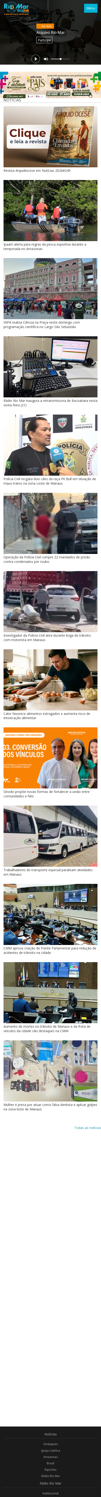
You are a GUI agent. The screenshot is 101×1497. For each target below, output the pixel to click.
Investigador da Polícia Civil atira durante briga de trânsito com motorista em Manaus (47, 637)
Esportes (50, 1470)
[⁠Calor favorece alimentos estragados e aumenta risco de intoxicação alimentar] (50, 679)
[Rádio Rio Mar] (16, 8)
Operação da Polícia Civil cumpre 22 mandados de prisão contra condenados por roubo (47, 559)
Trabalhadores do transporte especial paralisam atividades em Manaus (48, 872)
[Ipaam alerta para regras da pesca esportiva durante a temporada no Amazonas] (50, 210)
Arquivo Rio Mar (50, 32)
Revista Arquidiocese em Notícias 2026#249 (37, 170)
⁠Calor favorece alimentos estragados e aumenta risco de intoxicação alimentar (47, 715)
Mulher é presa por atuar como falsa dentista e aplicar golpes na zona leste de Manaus (50, 1106)
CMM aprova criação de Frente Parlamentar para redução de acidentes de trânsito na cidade (50, 950)
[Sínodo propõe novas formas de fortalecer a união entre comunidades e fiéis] (50, 757)
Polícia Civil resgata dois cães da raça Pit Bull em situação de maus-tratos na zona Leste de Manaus (50, 481)
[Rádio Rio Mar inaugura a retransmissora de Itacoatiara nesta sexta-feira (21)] (50, 366)
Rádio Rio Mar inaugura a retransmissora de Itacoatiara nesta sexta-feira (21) (50, 402)
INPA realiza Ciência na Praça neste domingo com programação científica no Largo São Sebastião (42, 324)
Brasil (50, 1463)
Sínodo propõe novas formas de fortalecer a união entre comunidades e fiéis (47, 793)
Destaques (50, 1444)
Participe (44, 40)
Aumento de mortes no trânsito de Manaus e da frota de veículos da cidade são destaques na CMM (47, 1028)
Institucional (50, 1493)
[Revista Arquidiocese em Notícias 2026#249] (50, 136)
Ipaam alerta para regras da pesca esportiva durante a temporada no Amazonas (45, 246)
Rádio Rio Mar (50, 1476)
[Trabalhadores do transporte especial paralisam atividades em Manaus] (50, 836)
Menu (90, 8)
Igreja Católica (50, 1451)
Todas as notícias (87, 1127)
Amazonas (50, 1457)
